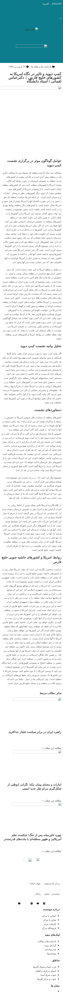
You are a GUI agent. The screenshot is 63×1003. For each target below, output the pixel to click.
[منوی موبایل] (56, 18)
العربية (45, 3)
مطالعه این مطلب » (51, 748)
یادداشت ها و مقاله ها (41, 66)
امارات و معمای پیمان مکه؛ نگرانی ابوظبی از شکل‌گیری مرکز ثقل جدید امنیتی (34, 786)
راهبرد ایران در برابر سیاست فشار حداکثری (35, 732)
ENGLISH (56, 3)
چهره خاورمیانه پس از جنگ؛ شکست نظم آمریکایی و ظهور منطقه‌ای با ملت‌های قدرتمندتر (32, 837)
